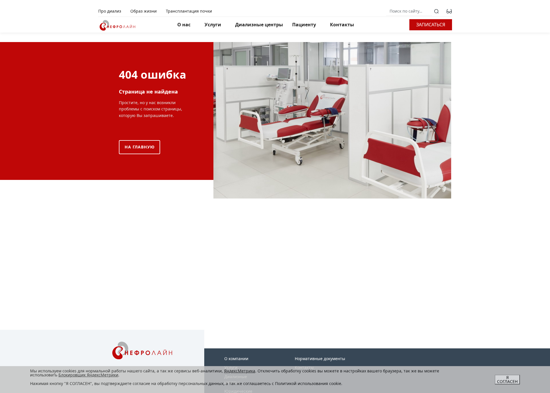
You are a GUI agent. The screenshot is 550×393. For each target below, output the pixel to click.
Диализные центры (259, 24)
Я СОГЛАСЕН (507, 379)
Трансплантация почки (189, 11)
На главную (139, 147)
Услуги (213, 24)
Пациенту (304, 24)
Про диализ (109, 11)
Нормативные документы (320, 358)
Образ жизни (143, 11)
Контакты (342, 24)
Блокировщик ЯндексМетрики (88, 375)
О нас (183, 24)
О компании (236, 358)
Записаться (430, 24)
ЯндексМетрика (239, 371)
